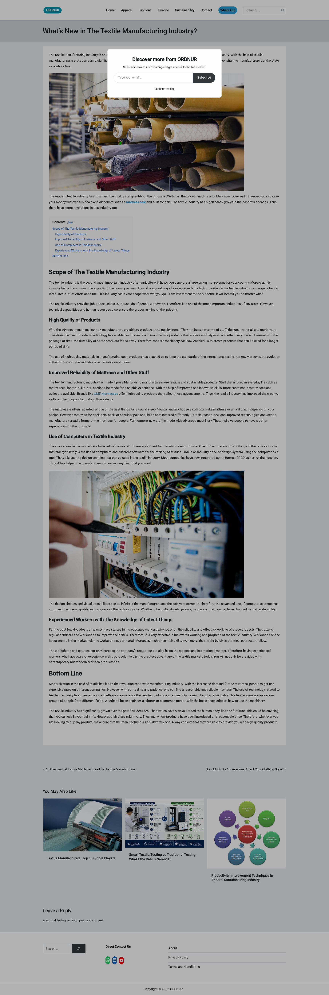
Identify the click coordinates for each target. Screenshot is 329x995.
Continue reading (164, 88)
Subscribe (204, 77)
